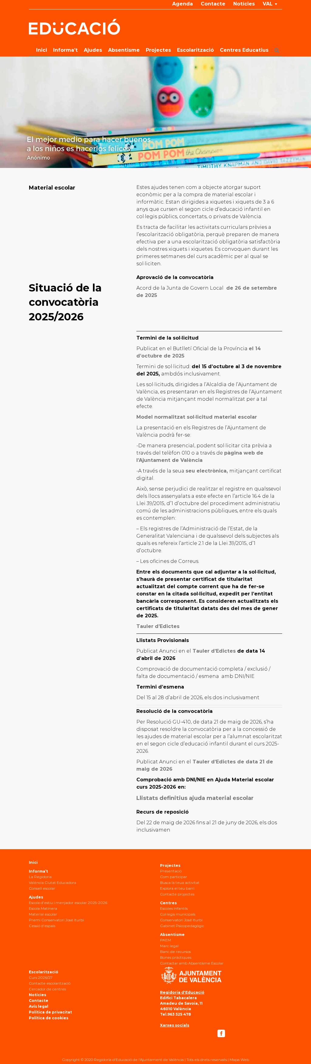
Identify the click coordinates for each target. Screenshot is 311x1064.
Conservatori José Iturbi (181, 920)
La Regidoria (40, 876)
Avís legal (38, 1006)
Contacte (38, 1000)
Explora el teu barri (177, 888)
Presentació (171, 871)
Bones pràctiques (175, 957)
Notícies (37, 994)
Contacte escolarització (49, 983)
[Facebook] (221, 1033)
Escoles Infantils (174, 908)
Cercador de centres (47, 989)
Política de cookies (48, 1018)
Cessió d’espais (42, 925)
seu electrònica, (207, 471)
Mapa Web (239, 1059)
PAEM (165, 940)
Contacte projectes (177, 894)
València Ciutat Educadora (52, 882)
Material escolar (43, 914)
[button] (277, 50)
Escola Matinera (43, 908)
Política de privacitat (50, 1012)
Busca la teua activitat (180, 882)
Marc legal (169, 946)
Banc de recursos (175, 951)
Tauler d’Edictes (213, 651)
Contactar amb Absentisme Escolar (192, 963)
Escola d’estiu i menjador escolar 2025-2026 (68, 902)
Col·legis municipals (177, 914)
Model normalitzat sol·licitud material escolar (196, 417)
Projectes (170, 865)
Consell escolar (42, 888)
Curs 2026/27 (41, 977)
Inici (33, 862)
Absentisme (172, 934)
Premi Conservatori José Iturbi (56, 920)
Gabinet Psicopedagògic (182, 925)
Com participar (173, 876)
